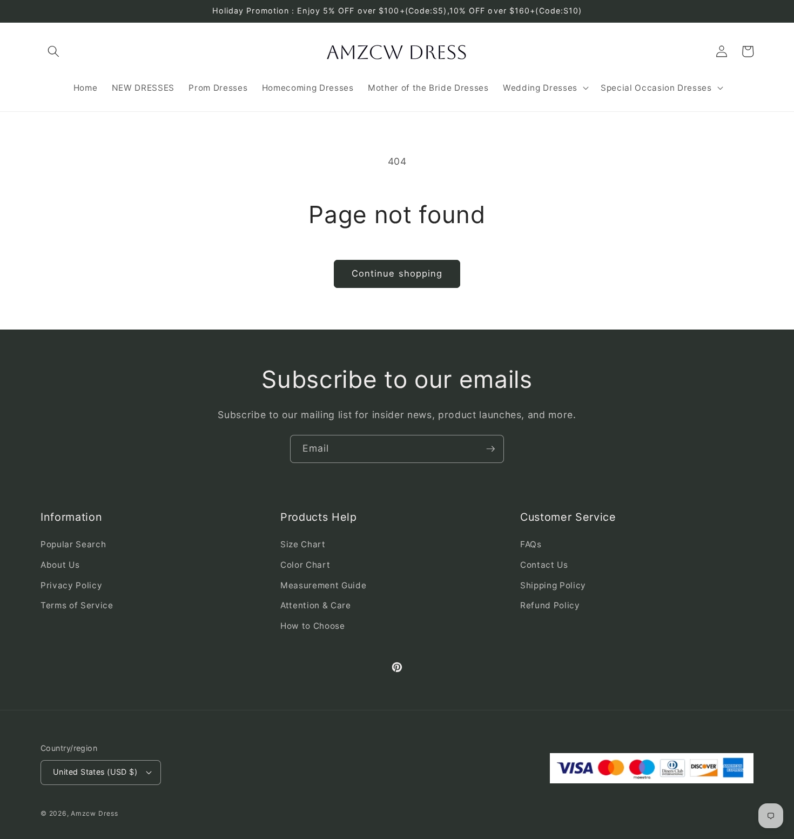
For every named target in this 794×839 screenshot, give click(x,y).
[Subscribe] (490, 449)
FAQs (531, 544)
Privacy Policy (71, 585)
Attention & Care (315, 605)
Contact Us (544, 565)
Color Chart (305, 565)
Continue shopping (397, 273)
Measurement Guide (323, 585)
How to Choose (312, 626)
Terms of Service (77, 605)
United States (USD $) (95, 771)
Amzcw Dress (94, 813)
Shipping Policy (553, 585)
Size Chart (303, 544)
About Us (60, 565)
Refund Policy (550, 605)
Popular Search (73, 544)
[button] (53, 51)
